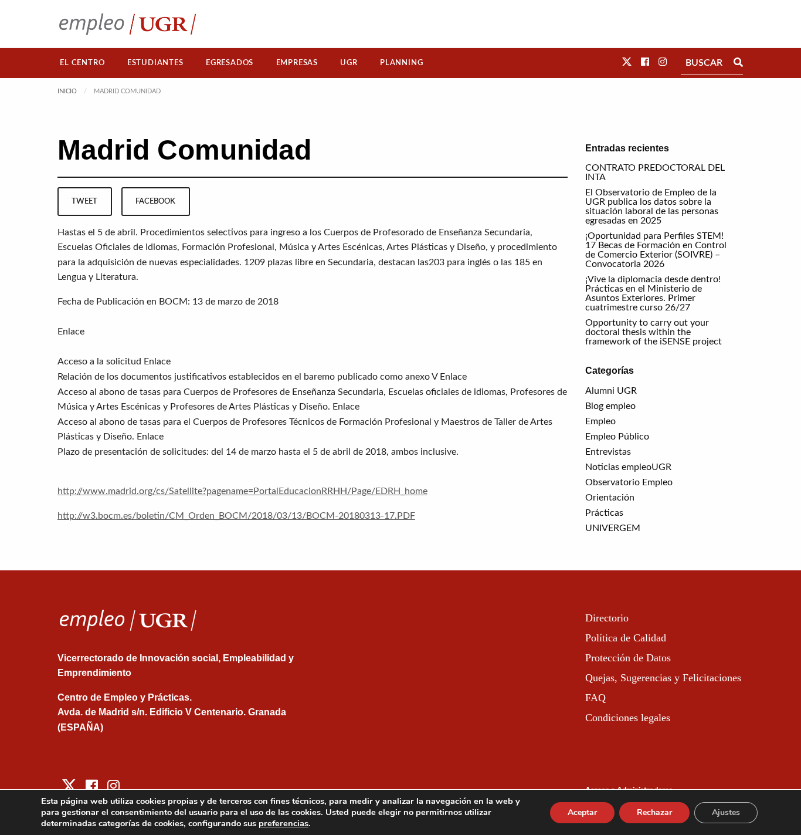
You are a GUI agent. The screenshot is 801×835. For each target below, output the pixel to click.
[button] (626, 62)
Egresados (229, 62)
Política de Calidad (625, 638)
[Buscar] (738, 63)
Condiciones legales (627, 718)
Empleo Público (617, 436)
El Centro (82, 62)
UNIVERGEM (612, 528)
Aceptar (582, 812)
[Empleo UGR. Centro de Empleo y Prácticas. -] (127, 24)
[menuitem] (82, 63)
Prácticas (604, 513)
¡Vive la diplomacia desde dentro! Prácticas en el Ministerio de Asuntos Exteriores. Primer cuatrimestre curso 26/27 (653, 293)
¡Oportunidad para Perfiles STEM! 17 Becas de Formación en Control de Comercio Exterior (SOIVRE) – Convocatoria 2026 (656, 250)
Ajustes (726, 812)
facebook (155, 201)
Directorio (607, 618)
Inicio (67, 91)
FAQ (595, 698)
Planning (401, 62)
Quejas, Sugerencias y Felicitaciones (663, 678)
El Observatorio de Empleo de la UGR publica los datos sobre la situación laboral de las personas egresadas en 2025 (651, 206)
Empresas (297, 62)
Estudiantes (155, 62)
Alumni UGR (611, 390)
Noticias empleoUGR (628, 467)
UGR (348, 62)
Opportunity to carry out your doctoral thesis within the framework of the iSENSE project (653, 332)
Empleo (600, 421)
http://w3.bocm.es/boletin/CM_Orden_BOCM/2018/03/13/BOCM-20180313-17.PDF (236, 515)
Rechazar (654, 812)
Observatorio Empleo (629, 482)
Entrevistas (608, 452)
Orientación (609, 497)
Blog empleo (610, 406)
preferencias (283, 823)
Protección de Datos (628, 658)
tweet (84, 201)
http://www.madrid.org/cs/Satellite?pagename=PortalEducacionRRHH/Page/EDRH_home (242, 491)
